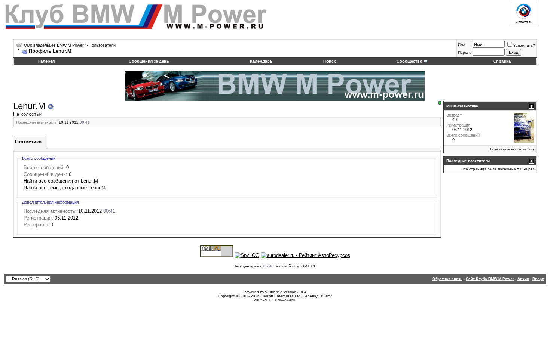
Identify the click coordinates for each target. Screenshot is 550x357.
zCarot (326, 296)
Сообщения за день (149, 61)
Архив (523, 279)
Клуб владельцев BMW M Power (53, 45)
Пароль (464, 52)
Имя (461, 44)
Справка (502, 61)
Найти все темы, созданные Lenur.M (65, 187)
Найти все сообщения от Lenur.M (61, 181)
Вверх (538, 279)
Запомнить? (524, 45)
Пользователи (102, 45)
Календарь (261, 61)
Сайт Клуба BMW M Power (490, 279)
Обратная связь (447, 279)
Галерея (46, 61)
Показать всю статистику (512, 149)
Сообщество (409, 61)
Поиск (329, 61)
